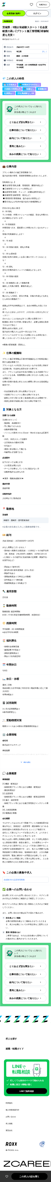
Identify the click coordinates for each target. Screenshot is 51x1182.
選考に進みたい (17, 146)
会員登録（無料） (14, 13)
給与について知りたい (20, 138)
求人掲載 (9, 1123)
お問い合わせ (11, 1117)
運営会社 (9, 1130)
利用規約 (9, 1103)
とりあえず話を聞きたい (21, 122)
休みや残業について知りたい (24, 154)
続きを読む (27, 762)
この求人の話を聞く (29, 1176)
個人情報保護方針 (12, 1110)
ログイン (37, 13)
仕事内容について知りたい (23, 130)
